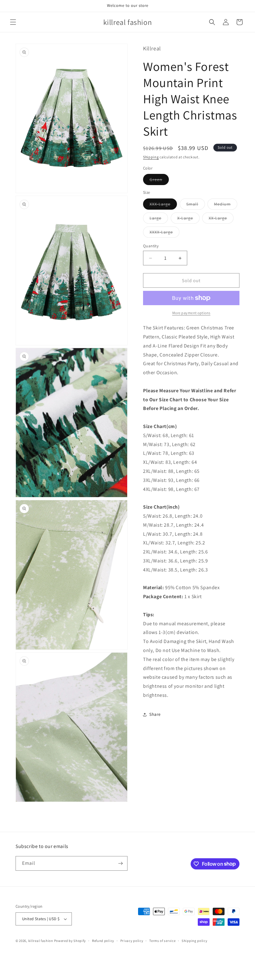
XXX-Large (163, 205)
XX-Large (221, 219)
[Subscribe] (120, 863)
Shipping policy (194, 941)
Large (159, 219)
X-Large (188, 219)
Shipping (151, 157)
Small (195, 205)
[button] (13, 22)
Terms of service (162, 941)
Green (159, 180)
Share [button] (155, 714)
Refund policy (103, 941)
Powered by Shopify (70, 941)
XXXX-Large (164, 233)
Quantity (151, 246)
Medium (225, 205)
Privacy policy (131, 941)
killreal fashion (40, 941)
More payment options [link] (191, 312)
